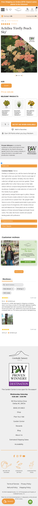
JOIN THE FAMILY (28, 261)
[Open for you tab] (30, 502)
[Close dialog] (36, 242)
